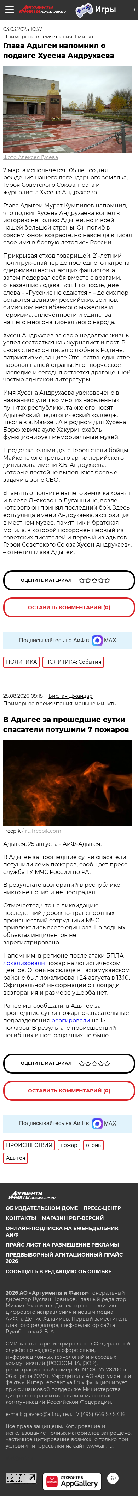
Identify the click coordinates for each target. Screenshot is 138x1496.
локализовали (24, 963)
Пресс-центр (102, 1208)
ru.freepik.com (43, 831)
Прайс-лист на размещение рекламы (62, 1245)
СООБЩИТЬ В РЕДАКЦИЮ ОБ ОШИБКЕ (58, 1271)
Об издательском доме (42, 1208)
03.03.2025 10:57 (22, 29)
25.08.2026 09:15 (23, 696)
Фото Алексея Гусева (30, 157)
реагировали (70, 1020)
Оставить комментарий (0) (69, 607)
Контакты (21, 1218)
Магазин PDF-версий (73, 1218)
